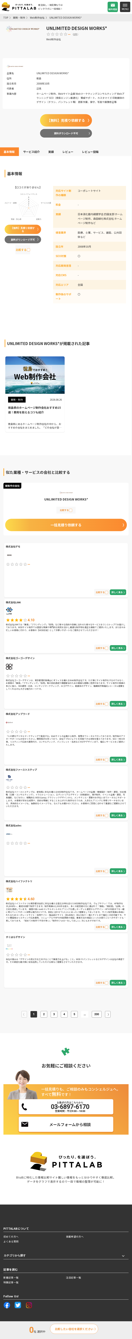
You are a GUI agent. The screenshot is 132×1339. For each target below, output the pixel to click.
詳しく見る (117, 592)
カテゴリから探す (15, 1255)
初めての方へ (11, 1236)
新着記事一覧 (11, 1277)
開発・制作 (19, 17)
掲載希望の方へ (75, 1236)
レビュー (67, 152)
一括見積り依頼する (66, 524)
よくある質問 (11, 1241)
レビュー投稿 (90, 152)
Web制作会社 (37, 17)
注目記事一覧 (73, 1277)
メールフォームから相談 (70, 1124)
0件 (75, 34)
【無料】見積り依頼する (66, 120)
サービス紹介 (31, 152)
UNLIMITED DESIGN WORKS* (65, 17)
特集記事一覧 (11, 1282)
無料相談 (112, 9)
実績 (51, 152)
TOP (5, 17)
